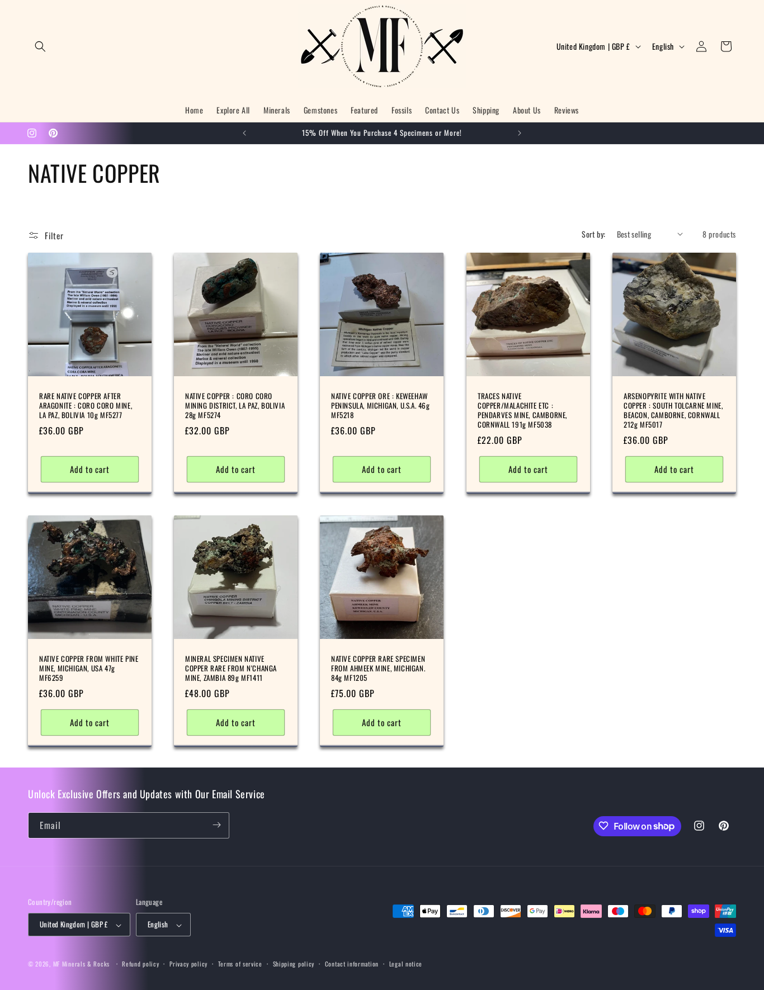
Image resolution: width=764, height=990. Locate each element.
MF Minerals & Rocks (81, 964)
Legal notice (405, 963)
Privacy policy (188, 963)
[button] (40, 46)
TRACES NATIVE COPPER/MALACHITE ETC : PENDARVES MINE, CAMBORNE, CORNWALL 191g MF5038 (522, 410)
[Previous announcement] (244, 133)
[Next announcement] (519, 133)
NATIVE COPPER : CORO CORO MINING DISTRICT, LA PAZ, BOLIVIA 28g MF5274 (235, 405)
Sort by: (593, 234)
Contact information (352, 963)
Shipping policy (294, 963)
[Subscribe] (216, 825)
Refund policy (140, 963)
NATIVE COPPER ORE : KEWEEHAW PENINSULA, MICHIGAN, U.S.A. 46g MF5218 (380, 405)
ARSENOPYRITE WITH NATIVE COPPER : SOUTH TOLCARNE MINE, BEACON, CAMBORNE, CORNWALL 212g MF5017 (673, 410)
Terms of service (240, 963)
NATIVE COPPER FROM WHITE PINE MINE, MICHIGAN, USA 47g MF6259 (88, 669)
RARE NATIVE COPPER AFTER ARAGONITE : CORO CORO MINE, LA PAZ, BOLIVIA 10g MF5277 (85, 405)
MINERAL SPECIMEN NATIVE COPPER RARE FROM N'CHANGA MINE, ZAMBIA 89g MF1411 (231, 669)
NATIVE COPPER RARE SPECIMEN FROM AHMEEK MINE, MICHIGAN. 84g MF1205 (378, 669)
